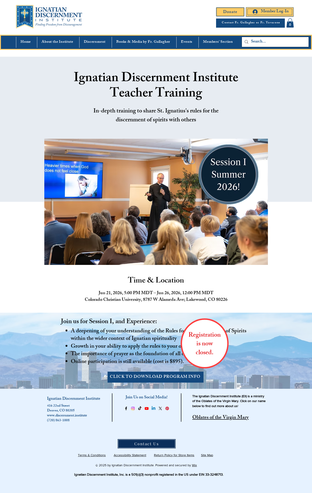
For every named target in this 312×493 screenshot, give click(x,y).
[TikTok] (139, 408)
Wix (194, 465)
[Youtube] (146, 408)
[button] (290, 23)
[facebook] (126, 408)
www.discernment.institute (67, 416)
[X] (160, 408)
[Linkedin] (153, 408)
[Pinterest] (167, 408)
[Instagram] (133, 408)
